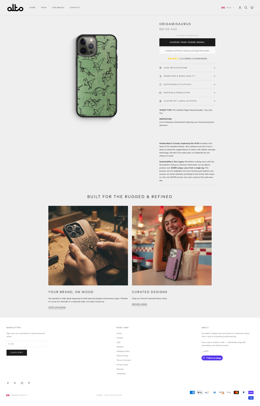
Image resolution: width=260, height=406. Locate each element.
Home (33, 7)
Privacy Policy (122, 364)
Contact (120, 338)
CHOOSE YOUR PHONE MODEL (187, 42)
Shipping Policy (123, 351)
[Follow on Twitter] (15, 383)
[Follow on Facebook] (7, 383)
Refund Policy (122, 355)
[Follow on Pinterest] (29, 383)
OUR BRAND (58, 7)
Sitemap (120, 369)
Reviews (120, 347)
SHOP (44, 7)
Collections (121, 373)
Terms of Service (124, 360)
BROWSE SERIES (139, 304)
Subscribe (16, 352)
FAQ (118, 342)
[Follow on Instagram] (22, 383)
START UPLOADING (57, 307)
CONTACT (75, 7)
